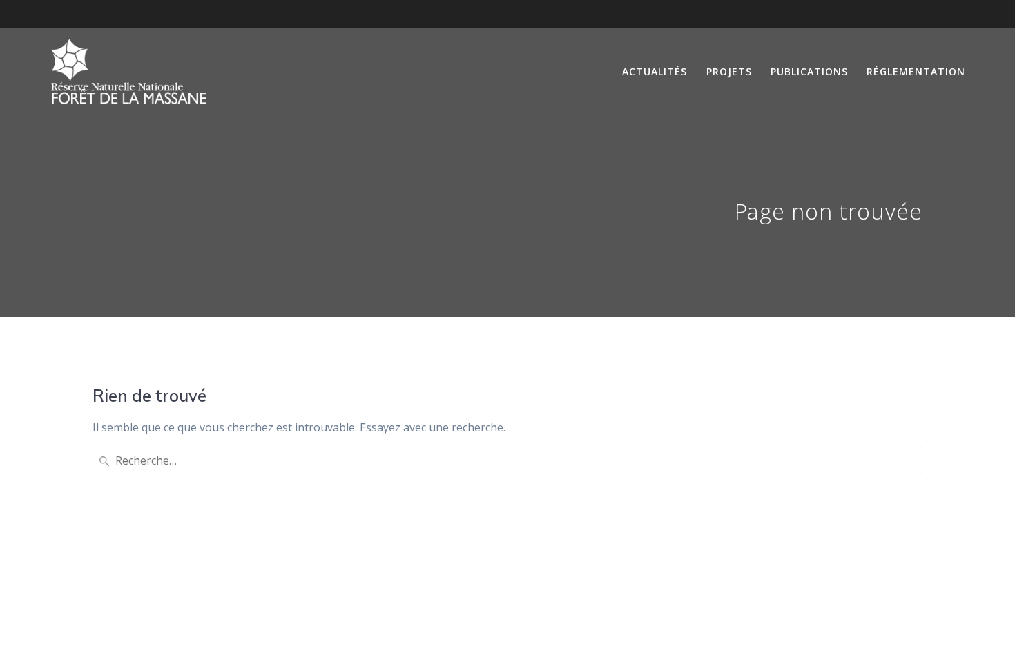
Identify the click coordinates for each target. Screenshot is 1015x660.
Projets (729, 71)
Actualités (654, 71)
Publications (809, 71)
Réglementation (916, 71)
